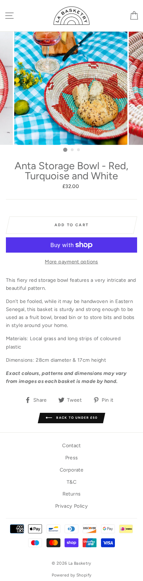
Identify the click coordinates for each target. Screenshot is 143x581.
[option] (71, 88)
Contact (71, 445)
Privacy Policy (71, 506)
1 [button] (65, 150)
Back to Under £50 (76, 418)
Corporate (71, 470)
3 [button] (79, 150)
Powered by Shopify (72, 575)
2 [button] (72, 150)
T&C (71, 482)
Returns (71, 494)
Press (71, 458)
